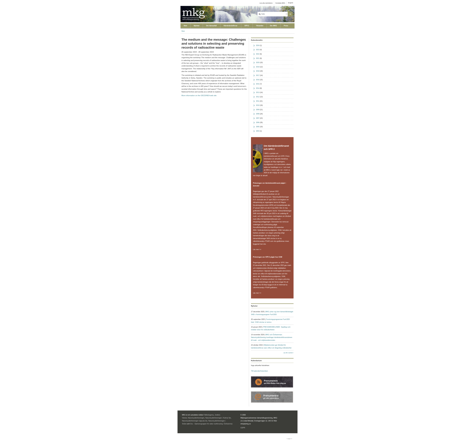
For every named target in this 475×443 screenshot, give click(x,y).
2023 (257, 50)
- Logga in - (289, 438)
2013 (257, 92)
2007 (257, 118)
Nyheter (197, 26)
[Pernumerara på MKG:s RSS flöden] (272, 382)
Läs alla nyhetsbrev (266, 3)
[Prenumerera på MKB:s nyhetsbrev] (272, 397)
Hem (185, 26)
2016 (257, 80)
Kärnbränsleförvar (230, 26)
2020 (257, 62)
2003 (257, 131)
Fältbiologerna (209, 415)
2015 (257, 84)
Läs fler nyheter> (288, 352)
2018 (257, 71)
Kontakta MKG (280, 3)
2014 (257, 88)
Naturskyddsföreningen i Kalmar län (218, 418)
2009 (257, 110)
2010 (257, 105)
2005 (257, 127)
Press (286, 26)
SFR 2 (246, 26)
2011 (257, 101)
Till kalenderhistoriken (259, 371)
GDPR (242, 428)
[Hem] (193, 14)
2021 (257, 58)
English (290, 3)
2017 (257, 75)
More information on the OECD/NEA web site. (199, 95)
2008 (257, 114)
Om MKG (273, 26)
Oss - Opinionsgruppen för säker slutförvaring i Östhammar (211, 424)
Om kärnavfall (211, 26)
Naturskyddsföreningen (196, 418)
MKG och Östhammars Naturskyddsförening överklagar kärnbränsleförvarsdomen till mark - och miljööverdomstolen (271, 337)
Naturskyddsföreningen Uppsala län (194, 421)
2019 (257, 67)
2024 (257, 45)
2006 (257, 122)
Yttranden (259, 26)
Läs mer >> (257, 249)
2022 (257, 54)
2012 (257, 97)
